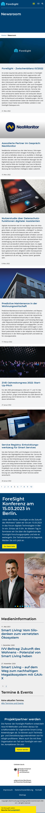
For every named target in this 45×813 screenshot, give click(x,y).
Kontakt (38, 790)
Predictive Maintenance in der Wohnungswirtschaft (19, 305)
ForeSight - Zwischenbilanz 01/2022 (22, 68)
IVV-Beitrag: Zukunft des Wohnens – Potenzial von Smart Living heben (21, 652)
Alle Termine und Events (12, 703)
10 (31, 487)
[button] (34, 3)
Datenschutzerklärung (24, 790)
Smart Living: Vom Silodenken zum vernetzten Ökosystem (20, 633)
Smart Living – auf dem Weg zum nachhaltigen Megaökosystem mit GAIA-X (22, 672)
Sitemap (22, 795)
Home (3, 35)
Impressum (8, 790)
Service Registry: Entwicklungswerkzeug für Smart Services (20, 446)
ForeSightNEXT (15, 810)
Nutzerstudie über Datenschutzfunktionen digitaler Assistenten (21, 219)
